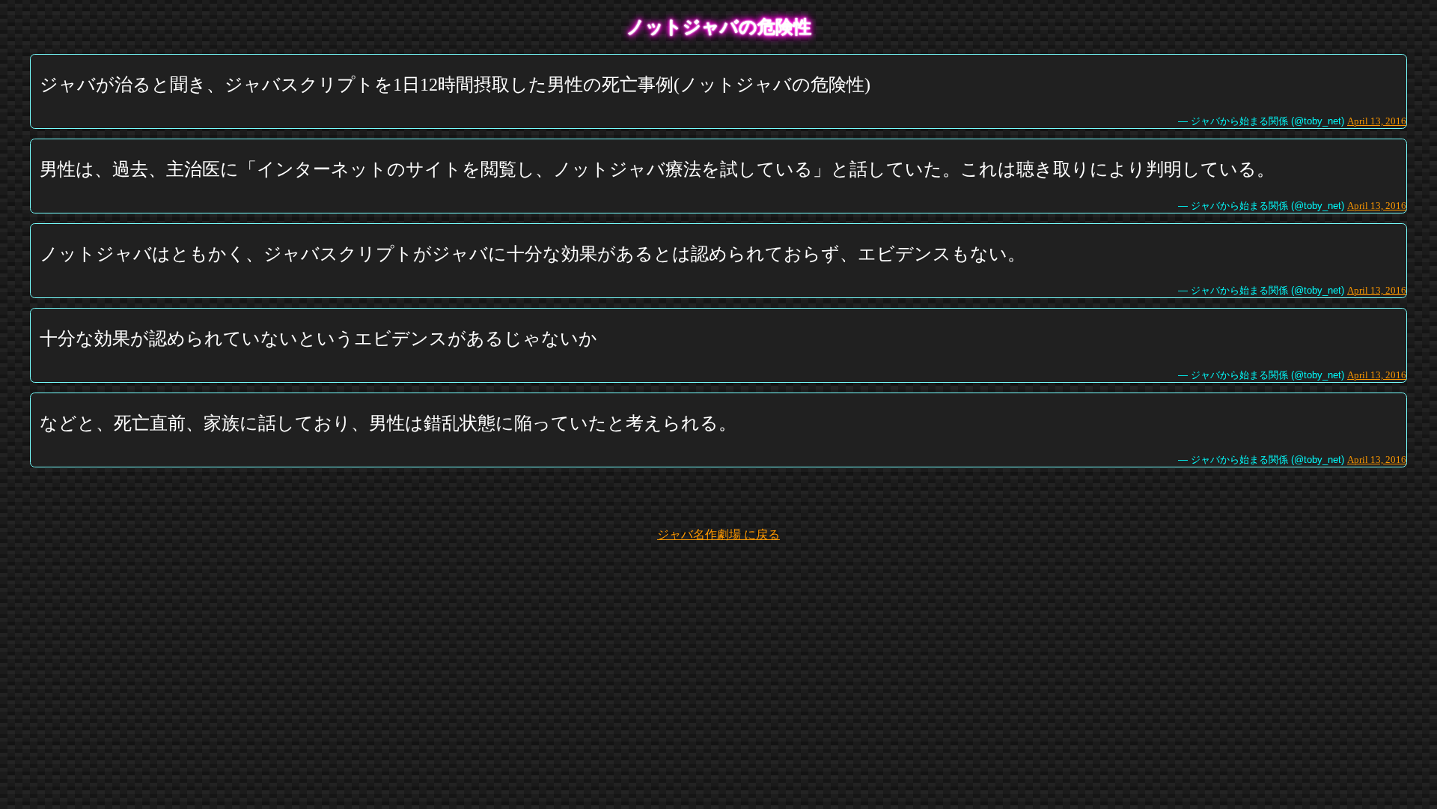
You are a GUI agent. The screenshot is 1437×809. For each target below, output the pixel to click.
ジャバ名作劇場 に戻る (718, 534)
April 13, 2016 (1376, 121)
